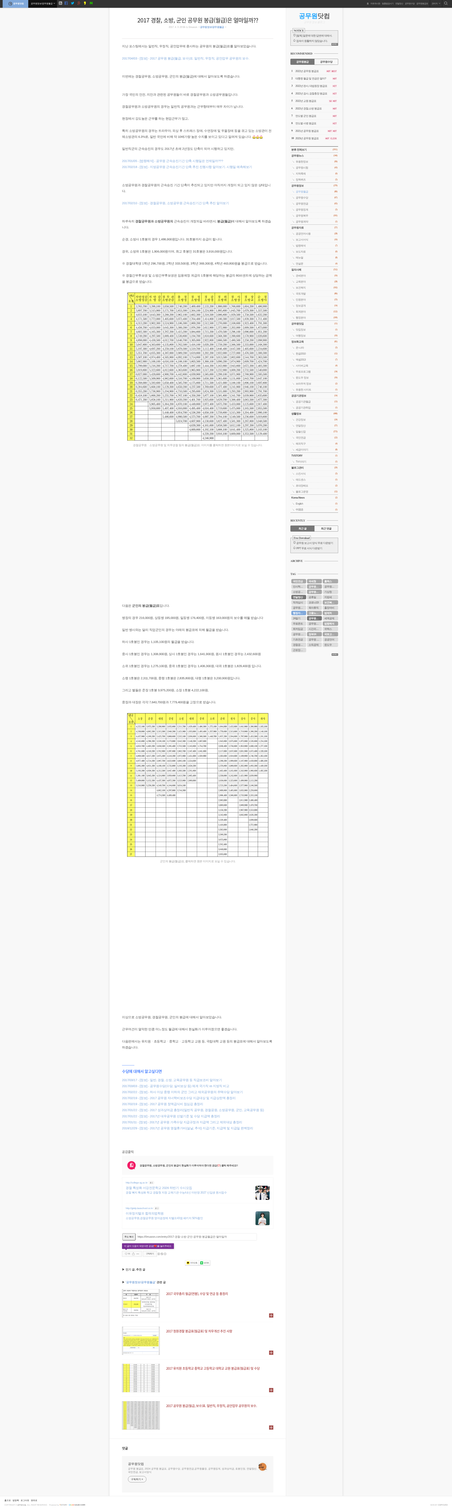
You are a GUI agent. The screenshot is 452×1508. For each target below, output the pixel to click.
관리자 (435, 3)
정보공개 (316, 305)
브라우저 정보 (316, 383)
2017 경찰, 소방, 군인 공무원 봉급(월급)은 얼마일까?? (197, 20)
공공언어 (329, 639)
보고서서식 (316, 239)
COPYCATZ (443, 1505)
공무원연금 (316, 203)
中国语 (316, 509)
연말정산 (399, 3)
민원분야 (316, 299)
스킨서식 (316, 473)
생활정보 (314, 413)
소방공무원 (299, 591)
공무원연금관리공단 (299, 607)
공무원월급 (316, 191)
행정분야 (316, 317)
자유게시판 (375, 3)
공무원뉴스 (314, 155)
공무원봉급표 (422, 3)
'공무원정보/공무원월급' (141, 1282)
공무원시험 (316, 167)
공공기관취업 (316, 407)
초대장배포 (316, 485)
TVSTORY (314, 455)
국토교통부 (330, 634)
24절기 (296, 618)
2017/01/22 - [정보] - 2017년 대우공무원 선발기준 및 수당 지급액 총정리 (171, 1116)
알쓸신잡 (316, 431)
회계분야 (316, 311)
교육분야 (316, 281)
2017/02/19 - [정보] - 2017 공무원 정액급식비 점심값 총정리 (162, 1104)
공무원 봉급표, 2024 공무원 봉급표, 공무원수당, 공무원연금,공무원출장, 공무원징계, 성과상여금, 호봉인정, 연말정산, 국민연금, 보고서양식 (192, 1470)
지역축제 (316, 173)
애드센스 (316, 479)
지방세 (328, 597)
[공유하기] (133, 1254)
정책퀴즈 (316, 179)
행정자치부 (299, 612)
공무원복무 (316, 215)
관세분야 (316, 275)
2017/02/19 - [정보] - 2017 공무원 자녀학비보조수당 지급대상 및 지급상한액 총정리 (179, 1098)
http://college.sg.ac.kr (137, 1182)
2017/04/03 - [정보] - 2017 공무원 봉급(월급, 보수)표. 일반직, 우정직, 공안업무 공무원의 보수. (185, 58)
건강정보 (316, 419)
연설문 (316, 263)
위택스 (328, 628)
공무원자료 (314, 227)
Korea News (314, 497)
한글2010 (316, 353)
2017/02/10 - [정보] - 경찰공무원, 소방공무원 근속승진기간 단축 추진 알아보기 (175, 203)
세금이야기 (316, 449)
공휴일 (312, 597)
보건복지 (316, 287)
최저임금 (298, 628)
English (316, 503)
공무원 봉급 (299, 634)
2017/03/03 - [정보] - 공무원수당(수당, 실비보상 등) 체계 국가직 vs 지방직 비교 (175, 1086)
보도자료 (316, 251)
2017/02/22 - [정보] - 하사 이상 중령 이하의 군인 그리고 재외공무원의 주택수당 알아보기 (182, 1092)
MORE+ (334, 44)
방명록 (16, 1500)
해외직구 (316, 443)
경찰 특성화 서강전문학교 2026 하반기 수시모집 (159, 1188)
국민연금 (316, 437)
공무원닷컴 (18, 3)
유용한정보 (316, 161)
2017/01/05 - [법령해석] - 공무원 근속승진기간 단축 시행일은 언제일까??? (172, 161)
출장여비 (329, 607)
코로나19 (314, 602)
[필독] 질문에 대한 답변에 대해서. (314, 35)
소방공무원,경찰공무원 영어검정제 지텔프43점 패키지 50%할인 (164, 1218)
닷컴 (314, 15)
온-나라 (316, 347)
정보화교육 (314, 341)
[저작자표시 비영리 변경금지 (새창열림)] (161, 1253)
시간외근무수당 (315, 628)
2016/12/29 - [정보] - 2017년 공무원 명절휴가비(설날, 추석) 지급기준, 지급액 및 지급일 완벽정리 (187, 1128)
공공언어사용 (316, 233)
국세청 (312, 581)
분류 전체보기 (314, 149)
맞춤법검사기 (388, 3)
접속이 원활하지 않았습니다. (312, 40)
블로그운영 (316, 491)
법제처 (328, 612)
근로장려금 (299, 650)
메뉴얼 (316, 257)
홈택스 (328, 581)
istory (63, 1505)
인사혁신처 (299, 586)
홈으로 (7, 1500)
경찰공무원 (299, 644)
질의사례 (314, 269)
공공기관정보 (314, 395)
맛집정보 (316, 329)
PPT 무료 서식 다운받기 (309, 548)
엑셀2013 (316, 359)
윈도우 (328, 644)
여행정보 (316, 335)
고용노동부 (315, 612)
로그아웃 (25, 1500)
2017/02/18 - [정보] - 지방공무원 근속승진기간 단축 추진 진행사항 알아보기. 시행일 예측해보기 (187, 167)
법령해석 (316, 245)
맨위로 (34, 1500)
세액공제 (329, 618)
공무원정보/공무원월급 (212, 27)
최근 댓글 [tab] (326, 528)
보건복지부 (330, 602)
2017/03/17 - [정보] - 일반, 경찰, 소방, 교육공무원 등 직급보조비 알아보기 (172, 1080)
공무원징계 (316, 209)
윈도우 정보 (316, 377)
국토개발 (316, 293)
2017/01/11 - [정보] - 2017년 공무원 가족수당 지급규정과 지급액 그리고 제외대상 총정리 (182, 1122)
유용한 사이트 (316, 389)
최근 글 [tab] (303, 528)
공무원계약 (316, 221)
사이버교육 (316, 365)
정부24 (312, 634)
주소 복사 (128, 1237)
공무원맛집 (314, 323)
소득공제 (314, 644)
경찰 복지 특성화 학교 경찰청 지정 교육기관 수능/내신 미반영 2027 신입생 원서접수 (176, 1192)
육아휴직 (314, 607)
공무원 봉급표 (315, 639)
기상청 (328, 591)
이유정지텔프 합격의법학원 (145, 1213)
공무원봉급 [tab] (302, 61)
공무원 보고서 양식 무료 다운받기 (314, 542)
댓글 (125, 1448)
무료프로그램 (316, 371)
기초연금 (298, 639)
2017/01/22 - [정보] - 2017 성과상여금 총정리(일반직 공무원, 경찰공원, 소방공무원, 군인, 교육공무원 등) (193, 1110)
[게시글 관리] (138, 1254)
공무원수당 (410, 3)
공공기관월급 (316, 401)
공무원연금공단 (315, 591)
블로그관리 (314, 467)
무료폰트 (298, 623)
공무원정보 (314, 185)
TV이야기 (316, 461)
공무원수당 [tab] (326, 61)
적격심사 (298, 602)
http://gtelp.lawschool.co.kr (139, 1208)
